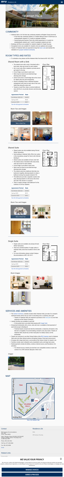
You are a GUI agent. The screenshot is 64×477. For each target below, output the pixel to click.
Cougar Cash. (44, 323)
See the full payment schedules (20, 104)
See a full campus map (33, 420)
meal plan (47, 317)
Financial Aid (4, 456)
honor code (42, 48)
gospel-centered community (27, 50)
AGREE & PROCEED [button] (32, 474)
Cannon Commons (18, 314)
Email (2, 447)
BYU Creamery (45, 336)
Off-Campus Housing (38, 435)
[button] (60, 459)
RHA (34, 432)
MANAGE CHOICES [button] (32, 470)
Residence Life (12, 2)
